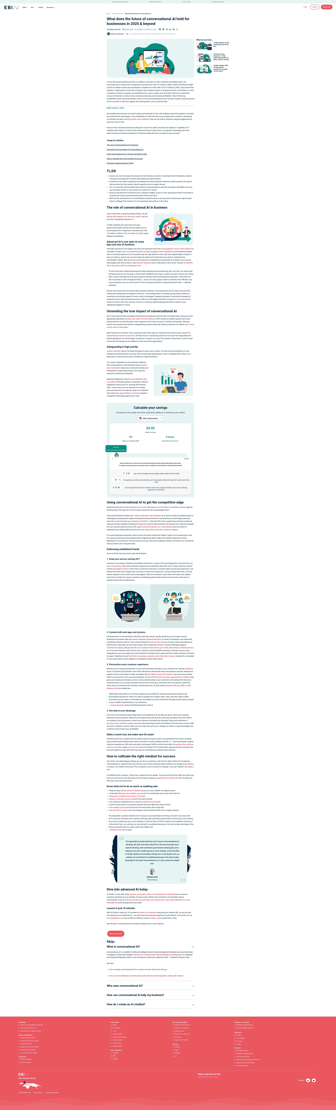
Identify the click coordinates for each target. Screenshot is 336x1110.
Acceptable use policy (52, 1092)
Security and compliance (28, 1050)
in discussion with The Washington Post (125, 266)
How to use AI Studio (243, 1056)
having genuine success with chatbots (176, 249)
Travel (114, 1031)
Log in (305, 7)
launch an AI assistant (147, 912)
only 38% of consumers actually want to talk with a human (151, 656)
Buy (32, 7)
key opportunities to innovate (127, 393)
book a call (156, 918)
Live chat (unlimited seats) (29, 1053)
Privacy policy (38, 1092)
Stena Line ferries (140, 507)
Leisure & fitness (118, 1040)
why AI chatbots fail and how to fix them (129, 796)
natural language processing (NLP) (168, 955)
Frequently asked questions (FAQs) (120, 163)
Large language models (28, 1038)
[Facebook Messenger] (163, 29)
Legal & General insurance (147, 527)
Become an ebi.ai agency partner (31, 1031)
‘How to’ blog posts (242, 1065)
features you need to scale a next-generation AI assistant (152, 894)
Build (24, 7)
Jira (176, 1056)
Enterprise (116, 1053)
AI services (178, 1037)
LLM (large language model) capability (157, 252)
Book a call (326, 7)
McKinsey (189, 669)
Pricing (41, 7)
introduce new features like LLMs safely (158, 900)
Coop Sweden (167, 527)
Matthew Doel (115, 830)
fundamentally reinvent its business (120, 336)
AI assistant (179, 299)
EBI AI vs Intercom (26, 1059)
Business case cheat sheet (245, 1053)
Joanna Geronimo (114, 351)
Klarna (121, 507)
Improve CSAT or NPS (181, 1040)
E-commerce (116, 1028)
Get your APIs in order (118, 810)
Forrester (125, 569)
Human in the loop (26, 1044)
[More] (176, 29)
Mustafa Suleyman (143, 263)
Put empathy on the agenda (120, 807)
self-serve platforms (130, 252)
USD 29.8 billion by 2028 (133, 233)
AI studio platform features (245, 1028)
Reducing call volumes (181, 1028)
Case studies (240, 1038)
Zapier (176, 1050)
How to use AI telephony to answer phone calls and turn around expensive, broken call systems (146, 976)
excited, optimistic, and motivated (147, 516)
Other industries (117, 1046)
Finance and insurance (120, 1037)
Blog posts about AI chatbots (245, 1063)
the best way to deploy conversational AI (134, 793)
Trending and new (117, 13)
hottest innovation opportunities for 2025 (172, 677)
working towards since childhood (136, 119)
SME (114, 1056)
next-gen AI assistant (136, 747)
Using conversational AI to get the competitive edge (127, 154)
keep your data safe (134, 900)
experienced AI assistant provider (169, 778)
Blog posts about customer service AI (248, 1059)
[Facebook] (159, 29)
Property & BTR (117, 1034)
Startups (115, 1059)
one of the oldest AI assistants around (170, 507)
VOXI (127, 507)
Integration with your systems (30, 1047)
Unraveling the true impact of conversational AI (125, 149)
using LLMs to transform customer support (161, 530)
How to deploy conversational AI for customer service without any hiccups (138, 969)
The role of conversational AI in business (122, 145)
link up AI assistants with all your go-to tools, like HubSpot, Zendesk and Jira (163, 648)
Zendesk (177, 1053)
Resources (50, 7)
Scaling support (179, 1031)
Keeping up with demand (182, 1025)
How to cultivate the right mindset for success (125, 159)
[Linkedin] (170, 29)
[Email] (173, 29)
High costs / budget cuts (182, 1034)
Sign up (315, 7)
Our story (239, 1041)
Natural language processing (29, 1041)
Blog (108, 13)
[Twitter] (166, 29)
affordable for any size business (160, 674)
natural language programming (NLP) (146, 639)
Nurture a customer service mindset (123, 799)
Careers (239, 1044)
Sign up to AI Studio (116, 934)
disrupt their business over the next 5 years (123, 217)
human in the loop (157, 642)
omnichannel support (115, 648)
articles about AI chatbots (131, 791)
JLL (159, 527)
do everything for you (115, 918)
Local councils (117, 1043)
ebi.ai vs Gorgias (26, 1062)
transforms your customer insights (120, 723)
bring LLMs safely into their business (140, 319)
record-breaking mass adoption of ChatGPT (131, 521)
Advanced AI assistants (142, 955)
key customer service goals (150, 802)
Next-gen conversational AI (245, 1025)
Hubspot (177, 1047)
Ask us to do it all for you (28, 1028)
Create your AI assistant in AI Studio (32, 1025)
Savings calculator (242, 1050)
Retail (114, 1025)
